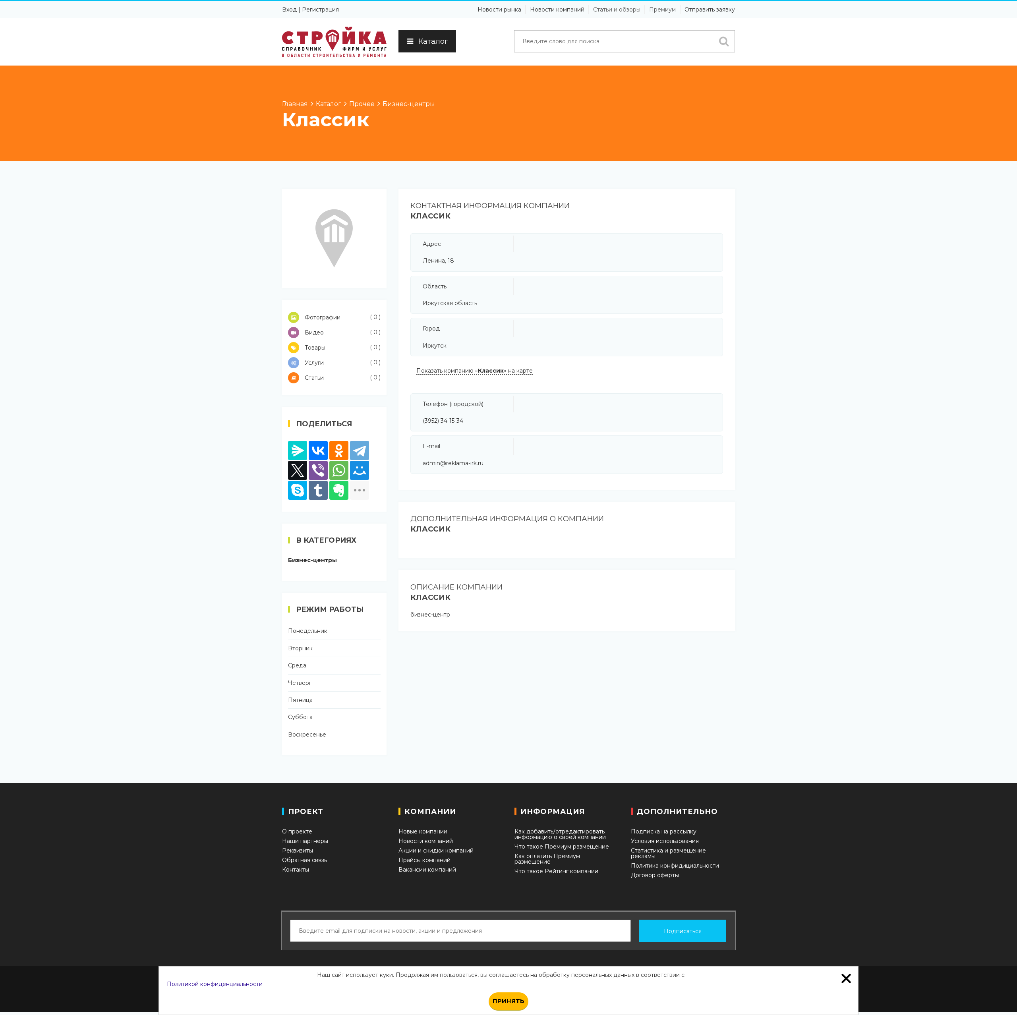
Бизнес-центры (312, 560)
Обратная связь (304, 860)
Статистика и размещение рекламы (668, 853)
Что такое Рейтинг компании (556, 871)
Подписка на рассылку (663, 831)
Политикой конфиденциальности (215, 984)
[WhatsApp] (338, 470)
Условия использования (665, 841)
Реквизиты (297, 850)
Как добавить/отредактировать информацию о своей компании (560, 834)
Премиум (662, 9)
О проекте (297, 831)
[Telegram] (359, 450)
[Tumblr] (318, 490)
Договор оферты (655, 875)
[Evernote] (338, 490)
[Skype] (297, 490)
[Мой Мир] (359, 470)
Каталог (433, 41)
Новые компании (422, 831)
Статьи (342, 377)
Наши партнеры (305, 841)
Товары (342, 347)
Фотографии (342, 317)
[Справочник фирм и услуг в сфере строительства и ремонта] (334, 42)
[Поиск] (724, 41)
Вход (289, 9)
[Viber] (318, 470)
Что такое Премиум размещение (561, 846)
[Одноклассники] (338, 450)
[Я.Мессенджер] (297, 450)
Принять (508, 1001)
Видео (342, 332)
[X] (297, 470)
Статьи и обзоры (616, 9)
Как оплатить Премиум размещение (547, 858)
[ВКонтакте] (318, 450)
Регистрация (320, 9)
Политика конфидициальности (675, 865)
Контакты (295, 869)
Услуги (342, 362)
